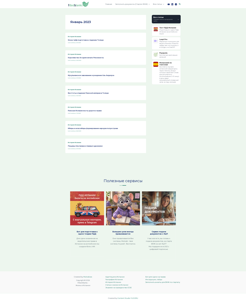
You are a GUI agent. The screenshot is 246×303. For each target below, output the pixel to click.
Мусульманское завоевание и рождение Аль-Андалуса (91, 75)
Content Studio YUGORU (128, 298)
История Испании (74, 36)
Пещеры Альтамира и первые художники (85, 146)
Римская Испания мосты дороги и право (85, 111)
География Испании (114, 279)
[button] (149, 4)
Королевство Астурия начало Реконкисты (86, 58)
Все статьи (157, 4)
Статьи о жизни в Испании (116, 285)
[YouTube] (169, 4)
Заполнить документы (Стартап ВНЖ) (131, 4)
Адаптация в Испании (115, 277)
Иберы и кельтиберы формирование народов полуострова (93, 128)
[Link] (172, 4)
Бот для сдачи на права (155, 277)
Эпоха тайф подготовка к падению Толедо (86, 40)
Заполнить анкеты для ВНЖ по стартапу (162, 282)
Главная (108, 4)
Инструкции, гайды (153, 279)
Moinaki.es (87, 277)
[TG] (176, 4)
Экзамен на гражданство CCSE (118, 288)
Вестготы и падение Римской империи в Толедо (88, 93)
